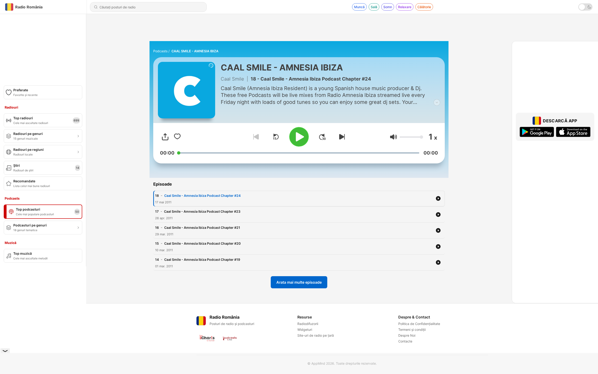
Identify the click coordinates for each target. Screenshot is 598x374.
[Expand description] (437, 102)
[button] (393, 137)
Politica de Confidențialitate (419, 324)
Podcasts (160, 51)
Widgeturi (304, 330)
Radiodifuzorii (307, 324)
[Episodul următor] (341, 137)
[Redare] (299, 137)
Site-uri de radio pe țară (315, 335)
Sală (374, 7)
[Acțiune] (165, 137)
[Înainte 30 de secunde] (322, 137)
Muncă (359, 7)
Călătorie (424, 7)
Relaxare (404, 7)
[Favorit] (177, 137)
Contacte (405, 341)
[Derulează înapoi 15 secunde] (276, 137)
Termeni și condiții (412, 330)
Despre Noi (406, 335)
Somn (387, 7)
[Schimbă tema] (585, 7)
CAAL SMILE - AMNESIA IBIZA (194, 51)
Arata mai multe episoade (299, 282)
